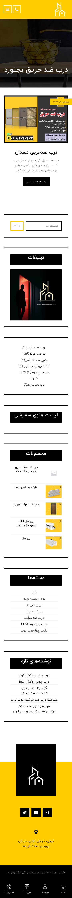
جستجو (17, 225)
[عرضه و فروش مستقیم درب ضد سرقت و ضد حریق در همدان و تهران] (59, 9)
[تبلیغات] (36, 294)
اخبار (35, 378)
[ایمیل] (36, 812)
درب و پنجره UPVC (34, 372)
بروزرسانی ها (35, 385)
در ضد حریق (37, 354)
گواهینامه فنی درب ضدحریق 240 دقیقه (34, 691)
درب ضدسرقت (36, 347)
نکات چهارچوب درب (36, 366)
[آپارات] (24, 812)
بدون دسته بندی (36, 360)
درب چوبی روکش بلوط (34, 682)
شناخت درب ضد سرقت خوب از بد (34, 700)
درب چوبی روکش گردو (34, 675)
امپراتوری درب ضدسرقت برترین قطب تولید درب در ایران (34, 709)
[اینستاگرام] (47, 812)
